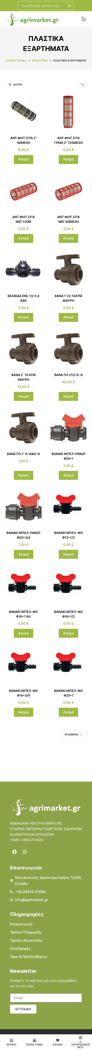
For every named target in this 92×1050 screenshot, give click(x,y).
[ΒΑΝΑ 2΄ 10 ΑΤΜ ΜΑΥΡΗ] (24, 349)
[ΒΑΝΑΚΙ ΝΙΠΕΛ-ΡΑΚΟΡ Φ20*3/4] (24, 507)
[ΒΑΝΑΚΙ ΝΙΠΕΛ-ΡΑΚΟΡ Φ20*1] (68, 428)
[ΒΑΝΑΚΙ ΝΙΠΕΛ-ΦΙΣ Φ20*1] (68, 665)
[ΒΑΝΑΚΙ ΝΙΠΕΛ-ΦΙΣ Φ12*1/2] (68, 507)
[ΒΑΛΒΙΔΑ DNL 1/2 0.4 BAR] (24, 270)
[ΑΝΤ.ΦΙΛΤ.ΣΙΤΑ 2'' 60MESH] (24, 112)
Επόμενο (71, 734)
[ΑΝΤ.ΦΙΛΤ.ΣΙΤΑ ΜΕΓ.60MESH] (68, 191)
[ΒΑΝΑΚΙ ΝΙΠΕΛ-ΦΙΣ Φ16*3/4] (24, 665)
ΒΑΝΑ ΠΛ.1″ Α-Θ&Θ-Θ (23, 454)
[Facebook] (14, 851)
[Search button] (69, 5)
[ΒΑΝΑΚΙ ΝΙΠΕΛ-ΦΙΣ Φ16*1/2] (68, 586)
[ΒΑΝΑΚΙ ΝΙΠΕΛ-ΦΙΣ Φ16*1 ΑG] (24, 586)
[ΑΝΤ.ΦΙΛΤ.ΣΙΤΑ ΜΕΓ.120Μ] (24, 191)
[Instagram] (24, 851)
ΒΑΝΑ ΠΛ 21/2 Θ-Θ (68, 375)
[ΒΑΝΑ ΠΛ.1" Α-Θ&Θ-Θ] (24, 428)
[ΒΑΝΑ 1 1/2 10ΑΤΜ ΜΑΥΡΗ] (68, 270)
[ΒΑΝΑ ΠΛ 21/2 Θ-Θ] (68, 349)
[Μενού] (84, 19)
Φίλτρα (17, 84)
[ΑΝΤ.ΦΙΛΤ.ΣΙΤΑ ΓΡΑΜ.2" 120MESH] (68, 112)
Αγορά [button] (23, 159)
